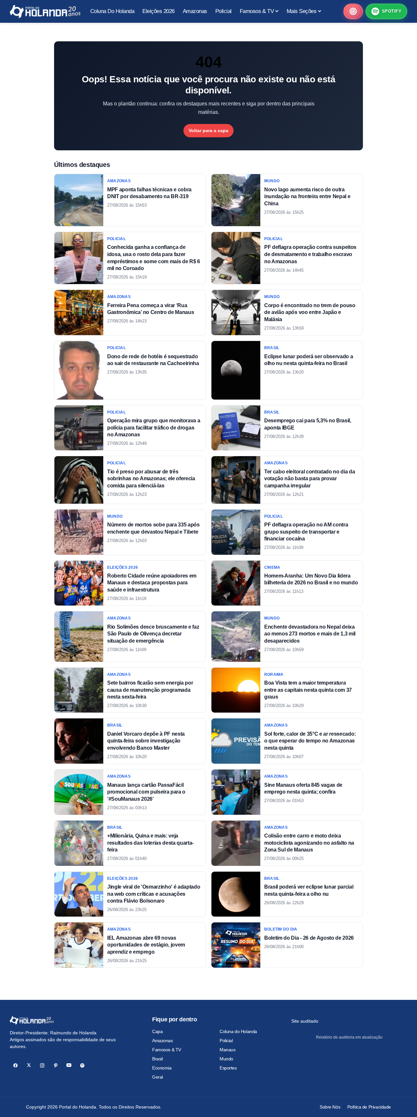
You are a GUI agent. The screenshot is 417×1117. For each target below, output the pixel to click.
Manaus (227, 1049)
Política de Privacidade (369, 1107)
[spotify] (82, 1065)
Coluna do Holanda (238, 1031)
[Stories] (353, 11)
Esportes (228, 1067)
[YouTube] (69, 1065)
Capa (157, 1031)
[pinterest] (55, 1065)
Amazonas (162, 1040)
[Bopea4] (45, 11)
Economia (162, 1067)
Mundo (226, 1058)
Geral (157, 1077)
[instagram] (42, 1065)
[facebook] (15, 1065)
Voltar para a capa (208, 130)
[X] (29, 1065)
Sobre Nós (330, 1107)
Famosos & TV (166, 1049)
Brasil (157, 1058)
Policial (226, 1040)
